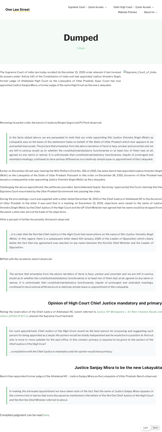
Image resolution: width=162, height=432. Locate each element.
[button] (150, 427)
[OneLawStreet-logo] (18, 7)
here (46, 415)
